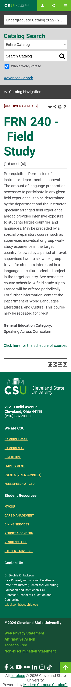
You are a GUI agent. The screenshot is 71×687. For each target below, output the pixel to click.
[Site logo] (17, 5)
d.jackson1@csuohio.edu (21, 604)
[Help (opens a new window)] (65, 107)
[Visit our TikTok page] (49, 667)
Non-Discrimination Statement (30, 651)
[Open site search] (54, 5)
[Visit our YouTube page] (19, 667)
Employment (15, 466)
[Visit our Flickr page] (27, 667)
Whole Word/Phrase (26, 66)
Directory (13, 457)
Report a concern (19, 533)
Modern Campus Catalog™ (45, 684)
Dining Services (17, 524)
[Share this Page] (55, 107)
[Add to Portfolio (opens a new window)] (50, 107)
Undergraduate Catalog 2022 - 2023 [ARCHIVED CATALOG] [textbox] (36, 20)
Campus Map (14, 448)
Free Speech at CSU (20, 484)
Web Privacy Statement (24, 633)
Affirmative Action (20, 639)
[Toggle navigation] (65, 5)
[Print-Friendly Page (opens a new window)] (60, 107)
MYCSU (10, 506)
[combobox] (35, 20)
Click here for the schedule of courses (35, 345)
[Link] (65, 667)
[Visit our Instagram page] (42, 667)
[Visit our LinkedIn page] (34, 667)
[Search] (62, 56)
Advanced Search (18, 78)
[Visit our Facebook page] (6, 667)
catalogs (18, 675)
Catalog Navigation (25, 92)
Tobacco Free (16, 645)
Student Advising (19, 551)
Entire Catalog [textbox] (18, 44)
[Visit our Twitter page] (12, 667)
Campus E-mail (16, 439)
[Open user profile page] (42, 5)
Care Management (19, 515)
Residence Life (16, 542)
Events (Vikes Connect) (23, 475)
